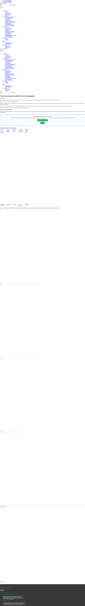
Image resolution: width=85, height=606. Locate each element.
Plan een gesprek (8, 44)
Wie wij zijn (4, 10)
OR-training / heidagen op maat (10, 16)
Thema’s (6, 39)
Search (1, 91)
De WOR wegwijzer (8, 36)
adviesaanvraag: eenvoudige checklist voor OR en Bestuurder (12, 596)
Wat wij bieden (5, 15)
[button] (0, 5)
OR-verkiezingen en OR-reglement (10, 35)
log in (42, 123)
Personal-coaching (8, 65)
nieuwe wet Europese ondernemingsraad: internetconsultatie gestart (14, 602)
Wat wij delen (5, 38)
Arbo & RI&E (7, 33)
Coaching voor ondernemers (9, 22)
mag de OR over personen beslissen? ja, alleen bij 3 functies (13, 604)
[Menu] (0, 9)
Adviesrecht (7, 30)
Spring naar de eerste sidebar (7, 2)
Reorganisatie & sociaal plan (9, 31)
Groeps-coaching (8, 20)
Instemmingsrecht (8, 29)
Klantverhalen (7, 14)
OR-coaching (7, 19)
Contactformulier (8, 42)
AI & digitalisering (8, 34)
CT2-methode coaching (9, 18)
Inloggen (6, 47)
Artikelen (6, 81)
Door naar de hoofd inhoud (7, 1)
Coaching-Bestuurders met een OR (10, 21)
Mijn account (5, 45)
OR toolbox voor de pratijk (9, 24)
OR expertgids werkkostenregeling (8, 598)
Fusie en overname (8, 32)
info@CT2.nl (2, 589)
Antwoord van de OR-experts (10, 25)
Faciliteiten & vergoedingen (9, 73)
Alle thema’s (7, 27)
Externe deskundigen (8, 17)
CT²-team (6, 11)
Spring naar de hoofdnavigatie (7, 0)
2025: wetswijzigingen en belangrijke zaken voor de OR (12, 597)
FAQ (3, 40)
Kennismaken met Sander (9, 43)
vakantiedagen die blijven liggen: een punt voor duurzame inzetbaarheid (15, 603)
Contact (4, 41)
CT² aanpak (7, 12)
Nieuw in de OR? (8, 28)
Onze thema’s (5, 26)
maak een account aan (42, 120)
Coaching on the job (8, 23)
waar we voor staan (8, 13)
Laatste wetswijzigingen (9, 37)
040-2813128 (2, 590)
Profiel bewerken (8, 89)
